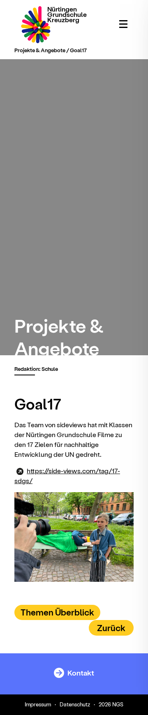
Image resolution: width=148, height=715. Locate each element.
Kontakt (80, 672)
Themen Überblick (57, 612)
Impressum (38, 704)
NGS (117, 704)
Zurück (111, 627)
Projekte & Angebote (39, 50)
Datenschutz (75, 704)
